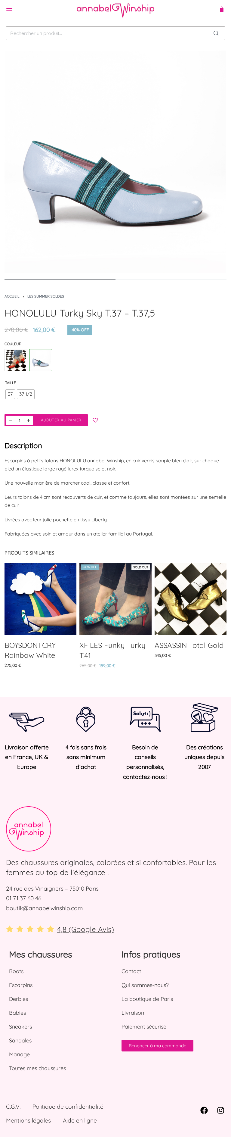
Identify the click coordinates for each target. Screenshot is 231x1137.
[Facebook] (203, 1110)
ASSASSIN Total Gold (189, 645)
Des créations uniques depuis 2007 (204, 757)
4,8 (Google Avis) (85, 929)
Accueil (12, 296)
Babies (17, 1012)
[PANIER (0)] (221, 10)
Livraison (133, 1012)
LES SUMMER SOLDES (45, 296)
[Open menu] (9, 10)
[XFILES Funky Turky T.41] (115, 599)
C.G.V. (13, 1106)
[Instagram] (220, 1110)
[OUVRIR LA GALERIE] (115, 162)
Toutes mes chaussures (37, 1068)
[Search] (216, 33)
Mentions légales (28, 1120)
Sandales (20, 1040)
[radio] (10, 394)
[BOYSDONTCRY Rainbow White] (40, 599)
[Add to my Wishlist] (95, 420)
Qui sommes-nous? (145, 985)
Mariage (19, 1054)
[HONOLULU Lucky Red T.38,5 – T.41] (16, 360)
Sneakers (20, 1026)
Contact (131, 971)
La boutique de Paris (147, 998)
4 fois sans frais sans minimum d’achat (86, 757)
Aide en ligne (80, 1120)
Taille (10, 382)
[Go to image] (60, 279)
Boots (16, 971)
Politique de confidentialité (67, 1106)
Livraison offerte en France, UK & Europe (27, 757)
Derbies (18, 998)
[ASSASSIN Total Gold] (190, 599)
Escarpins (20, 985)
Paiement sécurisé (144, 1026)
